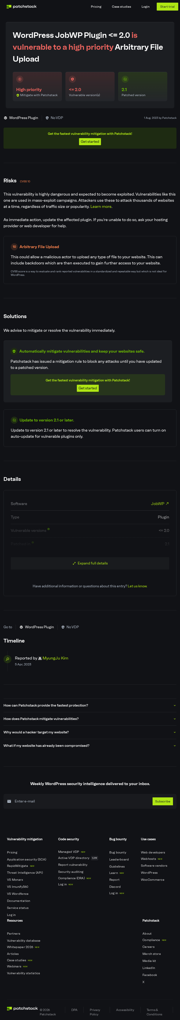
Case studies (121, 7)
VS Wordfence (18, 894)
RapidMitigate (20, 866)
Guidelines (117, 866)
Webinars (17, 966)
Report (115, 880)
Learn (116, 873)
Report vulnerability (73, 865)
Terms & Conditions (154, 1010)
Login (146, 7)
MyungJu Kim (55, 658)
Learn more (101, 206)
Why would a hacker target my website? (36, 732)
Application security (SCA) (27, 859)
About (147, 934)
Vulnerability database (24, 941)
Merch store (152, 954)
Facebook (150, 975)
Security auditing (71, 872)
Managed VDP (71, 852)
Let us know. (137, 586)
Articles (13, 954)
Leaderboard (119, 859)
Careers (148, 947)
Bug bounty (118, 852)
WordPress (149, 873)
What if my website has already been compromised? (46, 745)
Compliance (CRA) (74, 878)
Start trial (167, 7)
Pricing (96, 7)
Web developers (153, 852)
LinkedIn (149, 968)
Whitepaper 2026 (23, 947)
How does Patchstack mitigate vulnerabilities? (41, 719)
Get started (90, 141)
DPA (74, 1010)
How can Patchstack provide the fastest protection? (46, 705)
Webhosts (151, 859)
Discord (115, 887)
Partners (14, 934)
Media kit (149, 961)
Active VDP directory (77, 858)
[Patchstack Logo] (21, 6)
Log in (11, 915)
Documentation (19, 901)
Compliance (154, 940)
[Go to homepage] (22, 1010)
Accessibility (125, 1010)
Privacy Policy (95, 1010)
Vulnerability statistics (24, 973)
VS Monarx (15, 880)
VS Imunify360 (18, 887)
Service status (18, 908)
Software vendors (154, 866)
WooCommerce (153, 880)
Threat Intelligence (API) (25, 873)
